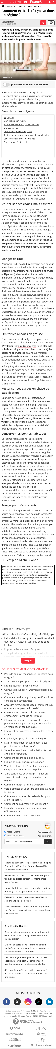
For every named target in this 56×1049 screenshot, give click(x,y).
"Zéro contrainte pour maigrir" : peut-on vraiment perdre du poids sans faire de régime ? (26, 777)
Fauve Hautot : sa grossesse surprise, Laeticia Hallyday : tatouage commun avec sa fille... (27, 890)
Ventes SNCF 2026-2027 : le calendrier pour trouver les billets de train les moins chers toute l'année (26, 878)
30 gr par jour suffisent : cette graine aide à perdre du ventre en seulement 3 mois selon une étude (26, 973)
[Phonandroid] (41, 1045)
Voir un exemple (45, 832)
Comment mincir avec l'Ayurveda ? (22, 815)
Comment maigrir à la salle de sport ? (24, 784)
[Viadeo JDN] (41, 1040)
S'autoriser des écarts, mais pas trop (21, 124)
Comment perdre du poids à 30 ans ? (24, 757)
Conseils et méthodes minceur (25, 669)
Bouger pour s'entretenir (16, 142)
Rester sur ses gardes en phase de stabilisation (26, 135)
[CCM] (14, 1028)
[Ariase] (14, 1045)
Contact (26, 1011)
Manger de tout (11, 128)
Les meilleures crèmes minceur (21, 685)
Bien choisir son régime (15, 121)
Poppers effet (11, 649)
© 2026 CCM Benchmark (42, 1016)
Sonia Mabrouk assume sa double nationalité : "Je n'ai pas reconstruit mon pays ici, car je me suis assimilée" (27, 910)
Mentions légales (11, 1016)
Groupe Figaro (25, 1016)
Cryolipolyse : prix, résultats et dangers (25, 738)
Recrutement (45, 1011)
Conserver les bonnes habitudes (19, 138)
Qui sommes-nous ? (14, 1011)
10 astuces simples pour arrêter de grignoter (28, 681)
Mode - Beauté (13, 832)
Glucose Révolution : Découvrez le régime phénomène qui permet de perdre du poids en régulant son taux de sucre (28, 723)
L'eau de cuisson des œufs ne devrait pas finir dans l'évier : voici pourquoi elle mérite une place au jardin (27, 935)
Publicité (34, 1011)
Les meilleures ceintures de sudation (24, 762)
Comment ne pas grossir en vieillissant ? (26, 803)
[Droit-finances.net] (41, 1034)
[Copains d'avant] (14, 1040)
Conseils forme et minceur (28, 6)
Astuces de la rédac (15, 836)
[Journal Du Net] (41, 1028)
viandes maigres (27, 346)
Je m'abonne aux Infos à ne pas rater (29, 84)
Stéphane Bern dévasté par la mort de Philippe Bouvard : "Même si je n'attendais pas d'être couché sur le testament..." (27, 866)
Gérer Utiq (48, 1013)
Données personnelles (13, 1013)
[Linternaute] (14, 1034)
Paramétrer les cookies (33, 1013)
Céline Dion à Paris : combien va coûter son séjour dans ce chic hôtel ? (26, 899)
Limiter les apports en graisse (18, 131)
